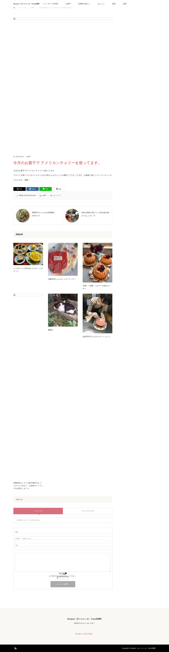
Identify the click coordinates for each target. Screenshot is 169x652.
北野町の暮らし (84, 4)
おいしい (101, 4)
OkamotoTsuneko (30, 195)
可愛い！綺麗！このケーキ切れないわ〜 (96, 287)
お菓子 (68, 4)
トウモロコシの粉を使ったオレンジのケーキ (28, 269)
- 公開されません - (24, 538)
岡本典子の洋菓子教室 (84, 634)
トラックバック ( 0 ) (87, 511)
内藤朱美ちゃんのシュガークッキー (62, 279)
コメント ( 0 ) (38, 511)
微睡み (50, 330)
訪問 (124, 4)
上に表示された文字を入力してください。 (63, 576)
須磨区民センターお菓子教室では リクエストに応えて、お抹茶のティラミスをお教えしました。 (28, 485)
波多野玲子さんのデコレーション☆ (96, 337)
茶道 (114, 4)
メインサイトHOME (50, 4)
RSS (15, 648)
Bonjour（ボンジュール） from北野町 (26, 4)
